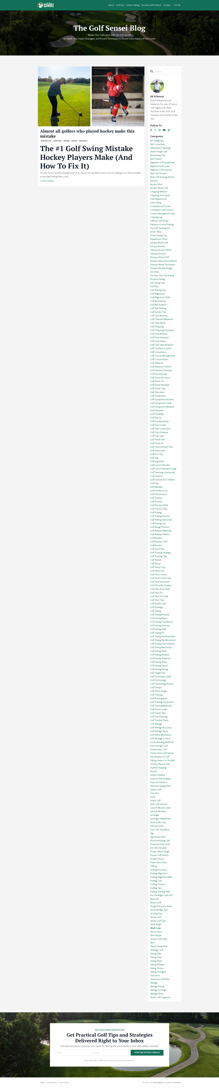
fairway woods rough (161, 268)
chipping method (158, 191)
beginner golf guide (160, 166)
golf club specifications (161, 345)
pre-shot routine (158, 848)
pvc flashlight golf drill (161, 895)
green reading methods (162, 742)
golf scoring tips (158, 556)
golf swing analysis (159, 614)
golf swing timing (159, 669)
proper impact (157, 859)
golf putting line (158, 523)
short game (156, 932)
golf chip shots (157, 323)
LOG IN (177, 5)
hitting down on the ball (162, 760)
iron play (154, 793)
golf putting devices (160, 516)
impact (153, 771)
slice (152, 942)
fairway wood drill (159, 257)
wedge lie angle (158, 990)
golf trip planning (158, 716)
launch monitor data (160, 808)
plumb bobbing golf (160, 840)
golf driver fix (157, 381)
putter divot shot (158, 862)
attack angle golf (158, 151)
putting (153, 866)
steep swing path (158, 946)
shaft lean (74, 140)
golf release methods (160, 531)
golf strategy (156, 607)
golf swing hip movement (163, 640)
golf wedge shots (159, 731)
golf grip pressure (159, 432)
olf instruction (157, 826)
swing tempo (157, 968)
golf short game (158, 574)
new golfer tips (158, 822)
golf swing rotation (159, 654)
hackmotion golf (158, 749)
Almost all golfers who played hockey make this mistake (87, 133)
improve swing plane (160, 786)
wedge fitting (157, 986)
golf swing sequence (160, 658)
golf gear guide (158, 425)
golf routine (156, 545)
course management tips (162, 213)
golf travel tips (157, 713)
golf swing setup (158, 662)
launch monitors (158, 811)
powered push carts (160, 844)
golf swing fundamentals (162, 636)
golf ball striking (158, 308)
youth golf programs (160, 997)
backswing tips (157, 155)
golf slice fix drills (159, 596)
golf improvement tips (161, 447)
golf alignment (157, 294)
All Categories (157, 140)
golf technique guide (160, 676)
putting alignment (158, 873)
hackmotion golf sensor (162, 753)
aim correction (157, 144)
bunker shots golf (159, 188)
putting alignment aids (161, 877)
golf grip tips (157, 436)
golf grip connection (160, 428)
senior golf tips (158, 921)
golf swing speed (159, 665)
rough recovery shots (161, 906)
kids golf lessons (158, 804)
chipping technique (160, 195)
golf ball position (158, 305)
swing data (155, 953)
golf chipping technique (162, 330)
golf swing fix (157, 633)
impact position (57, 140)
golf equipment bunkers (162, 399)
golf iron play (156, 454)
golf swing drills (158, 629)
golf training (156, 695)
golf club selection (159, 337)
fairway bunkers (158, 253)
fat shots (154, 272)
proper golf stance (159, 855)
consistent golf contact (161, 210)
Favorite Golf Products (151, 5)
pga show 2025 (157, 837)
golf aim (154, 286)
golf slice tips (157, 600)
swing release (83, 140)
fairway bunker (157, 246)
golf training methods (161, 706)
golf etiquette (156, 410)
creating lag (156, 217)
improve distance (158, 782)
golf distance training (160, 370)
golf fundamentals (159, 421)
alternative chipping (160, 148)
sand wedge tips (159, 910)
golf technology (158, 680)
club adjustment (158, 199)
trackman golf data (160, 979)
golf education (157, 392)
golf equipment (158, 396)
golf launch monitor (160, 465)
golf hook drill (157, 439)
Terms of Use (64, 1083)
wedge (154, 983)
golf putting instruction (161, 520)
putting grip (156, 881)
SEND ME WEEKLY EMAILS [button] (147, 1052)
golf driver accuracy (160, 377)
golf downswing (158, 374)
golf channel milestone (161, 319)
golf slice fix (156, 593)
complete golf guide (160, 206)
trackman (155, 975)
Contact (166, 5)
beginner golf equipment (162, 162)
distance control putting (162, 224)
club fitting (155, 202)
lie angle (154, 815)
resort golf (155, 902)
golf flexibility (157, 414)
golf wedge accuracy (161, 727)
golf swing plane (158, 651)
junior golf (155, 800)
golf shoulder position (161, 585)
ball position (156, 159)
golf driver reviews (159, 385)
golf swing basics (158, 618)
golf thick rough (158, 691)
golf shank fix (157, 571)
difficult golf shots (159, 221)
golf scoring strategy (160, 552)
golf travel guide (158, 709)
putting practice (157, 884)
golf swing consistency (161, 622)
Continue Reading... (47, 181)
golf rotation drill (158, 541)
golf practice (156, 501)
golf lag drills (157, 461)
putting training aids (160, 891)
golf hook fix (156, 443)
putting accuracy (158, 870)
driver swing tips (158, 235)
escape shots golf (159, 243)
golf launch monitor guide (163, 469)
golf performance (158, 494)
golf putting (156, 512)
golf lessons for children (162, 479)
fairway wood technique (162, 264)
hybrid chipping (158, 767)
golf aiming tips (158, 290)
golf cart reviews (158, 315)
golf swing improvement (162, 644)
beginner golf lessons (161, 170)
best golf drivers (158, 173)
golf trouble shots (159, 720)
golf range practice (159, 527)
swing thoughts (158, 972)
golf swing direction (160, 625)
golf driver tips (157, 388)
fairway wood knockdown (163, 261)
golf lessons (156, 476)
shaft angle (67, 140)
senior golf (155, 917)
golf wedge (156, 724)
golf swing (155, 611)
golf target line (157, 673)
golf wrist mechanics (160, 735)
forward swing (157, 279)
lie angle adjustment (160, 819)
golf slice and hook (160, 589)
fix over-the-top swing (162, 275)
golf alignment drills (160, 297)
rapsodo (154, 899)
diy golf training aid (160, 228)
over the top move (159, 829)
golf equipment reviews (162, 407)
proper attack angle (160, 851)
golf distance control (160, 366)
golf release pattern (160, 534)
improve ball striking (160, 778)
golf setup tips (157, 567)
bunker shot (156, 184)
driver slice (155, 232)
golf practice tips (158, 509)
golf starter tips (158, 603)
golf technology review (162, 684)
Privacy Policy (52, 1083)
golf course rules (159, 359)
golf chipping (157, 326)
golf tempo (156, 687)
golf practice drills (159, 505)
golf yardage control (160, 738)
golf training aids (158, 698)
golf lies (154, 483)
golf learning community (162, 472)
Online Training (132, 5)
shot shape (156, 935)
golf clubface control (160, 348)
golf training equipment (162, 702)
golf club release (158, 334)
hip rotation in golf (159, 757)
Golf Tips (120, 5)
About (111, 5)
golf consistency (158, 352)
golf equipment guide (161, 403)
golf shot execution (159, 582)
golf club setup (158, 341)
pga (152, 833)
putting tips (156, 888)
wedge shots (157, 994)
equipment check (159, 239)
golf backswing (157, 301)
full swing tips (157, 283)
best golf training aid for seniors (162, 179)
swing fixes (156, 957)
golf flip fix (156, 418)
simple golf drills (158, 939)
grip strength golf (159, 746)
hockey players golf (46, 140)
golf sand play (157, 549)
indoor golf (155, 789)
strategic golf (156, 950)
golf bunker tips (158, 312)
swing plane (156, 961)
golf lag (154, 458)
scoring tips (156, 913)
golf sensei (155, 560)
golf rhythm (156, 538)
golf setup (155, 563)
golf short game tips (160, 578)
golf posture (156, 498)
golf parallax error (159, 490)
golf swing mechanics (161, 647)
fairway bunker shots (160, 250)
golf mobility (156, 487)
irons (152, 797)
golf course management (162, 356)
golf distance (156, 363)
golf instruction (157, 450)
